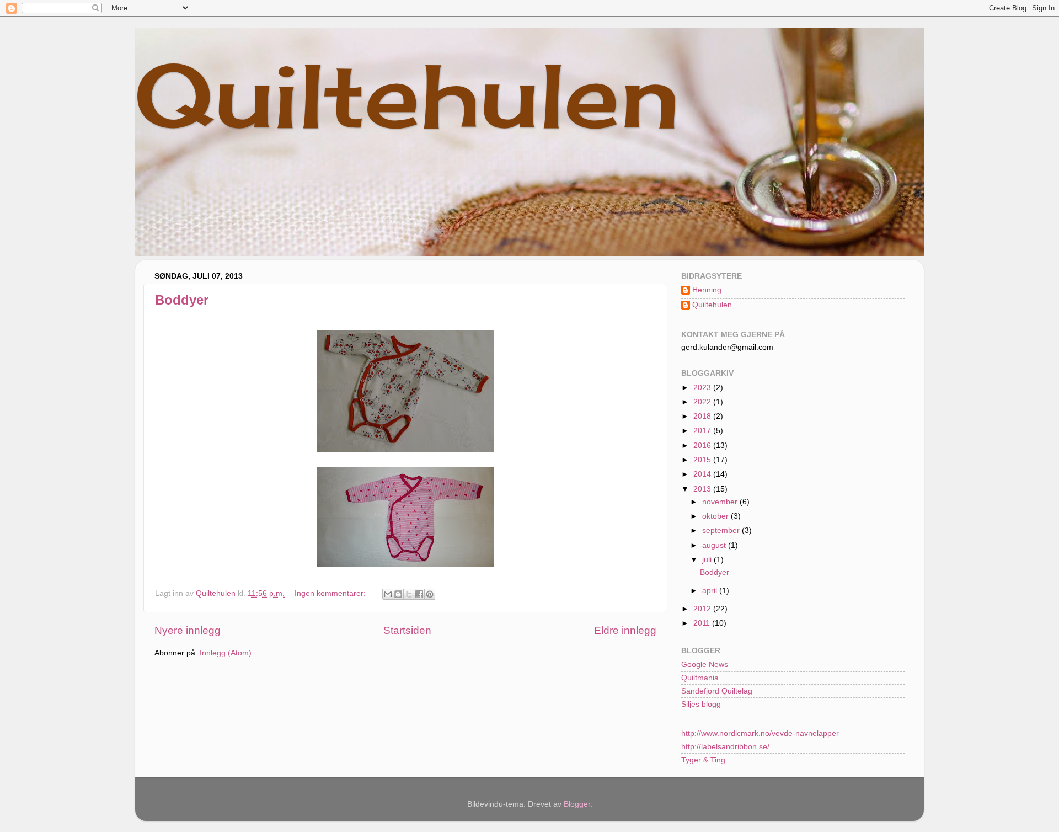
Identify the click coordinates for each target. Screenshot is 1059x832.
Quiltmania (700, 678)
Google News (704, 664)
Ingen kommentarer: (331, 593)
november (721, 502)
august (715, 545)
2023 (703, 387)
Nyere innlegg (187, 630)
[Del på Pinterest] (429, 594)
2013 (703, 489)
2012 (703, 609)
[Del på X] (408, 594)
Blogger (577, 804)
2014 (703, 474)
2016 (703, 445)
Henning (706, 290)
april (710, 590)
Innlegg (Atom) (226, 653)
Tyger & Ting (703, 760)
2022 (703, 402)
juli (708, 560)
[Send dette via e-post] (387, 594)
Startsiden (407, 630)
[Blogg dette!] (398, 594)
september (722, 530)
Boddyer (181, 299)
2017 (703, 430)
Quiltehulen (407, 95)
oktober (716, 516)
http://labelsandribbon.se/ (725, 747)
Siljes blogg (701, 704)
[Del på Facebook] (419, 594)
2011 (702, 623)
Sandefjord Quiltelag (716, 691)
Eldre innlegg (625, 630)
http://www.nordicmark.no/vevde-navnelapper (760, 733)
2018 (703, 416)
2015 (703, 460)
